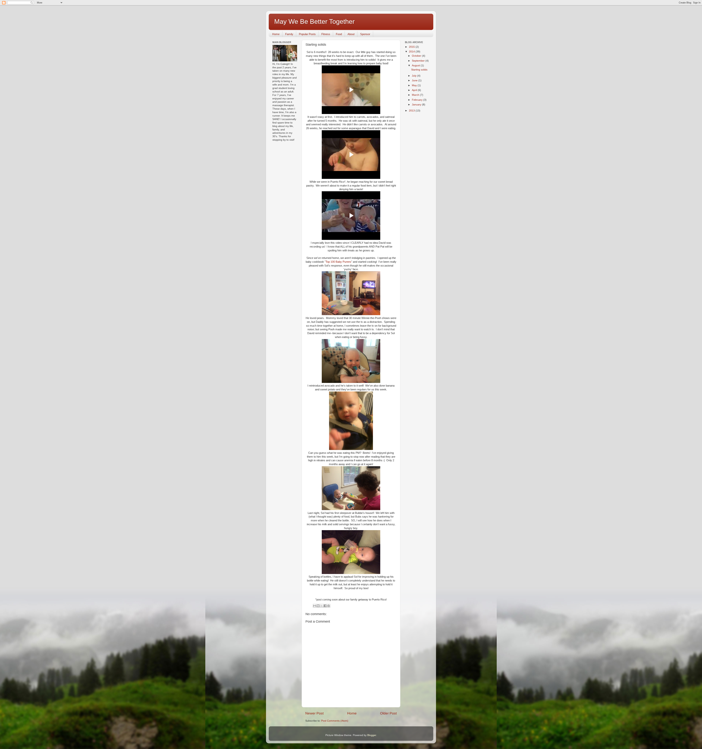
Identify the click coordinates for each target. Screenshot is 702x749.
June (415, 80)
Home (276, 34)
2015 (412, 46)
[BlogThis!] (318, 606)
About (351, 34)
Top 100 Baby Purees (338, 261)
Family (289, 34)
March (416, 95)
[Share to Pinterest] (328, 606)
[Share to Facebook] (325, 606)
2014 (412, 51)
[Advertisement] (416, 173)
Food (339, 34)
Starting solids (419, 69)
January (417, 104)
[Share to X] (321, 606)
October (417, 55)
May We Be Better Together (314, 21)
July (414, 75)
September (418, 60)
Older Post (388, 713)
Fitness (325, 34)
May (415, 85)
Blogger (371, 735)
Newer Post (314, 713)
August (416, 65)
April (415, 90)
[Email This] (314, 606)
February (417, 99)
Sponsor (365, 34)
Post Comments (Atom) (334, 720)
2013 (412, 110)
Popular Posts (307, 34)
